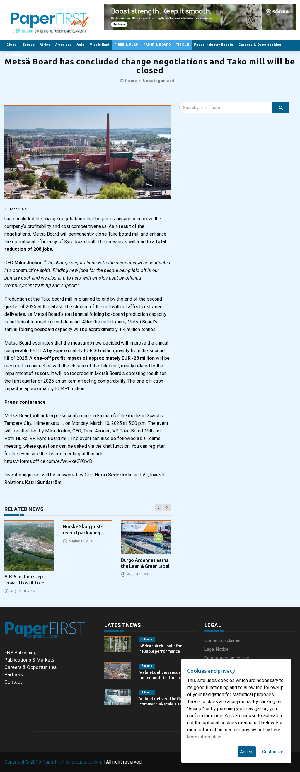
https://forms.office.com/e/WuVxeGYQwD (48, 461)
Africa (45, 45)
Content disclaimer (222, 640)
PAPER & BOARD (157, 45)
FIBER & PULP (127, 45)
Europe (29, 45)
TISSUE (183, 45)
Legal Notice (216, 649)
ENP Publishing (20, 652)
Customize (272, 751)
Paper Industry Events (214, 45)
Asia (81, 45)
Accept (247, 751)
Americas (64, 45)
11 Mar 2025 (15, 209)
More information (204, 736)
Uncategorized (159, 81)
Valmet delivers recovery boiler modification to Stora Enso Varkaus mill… (166, 677)
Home (131, 81)
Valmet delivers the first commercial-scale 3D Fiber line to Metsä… (164, 704)
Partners (13, 674)
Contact (13, 682)
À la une (147, 639)
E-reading (15, 55)
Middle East (99, 45)
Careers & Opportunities (260, 45)
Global (12, 45)
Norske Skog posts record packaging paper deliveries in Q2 (86, 532)
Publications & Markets (29, 660)
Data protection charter (226, 658)
